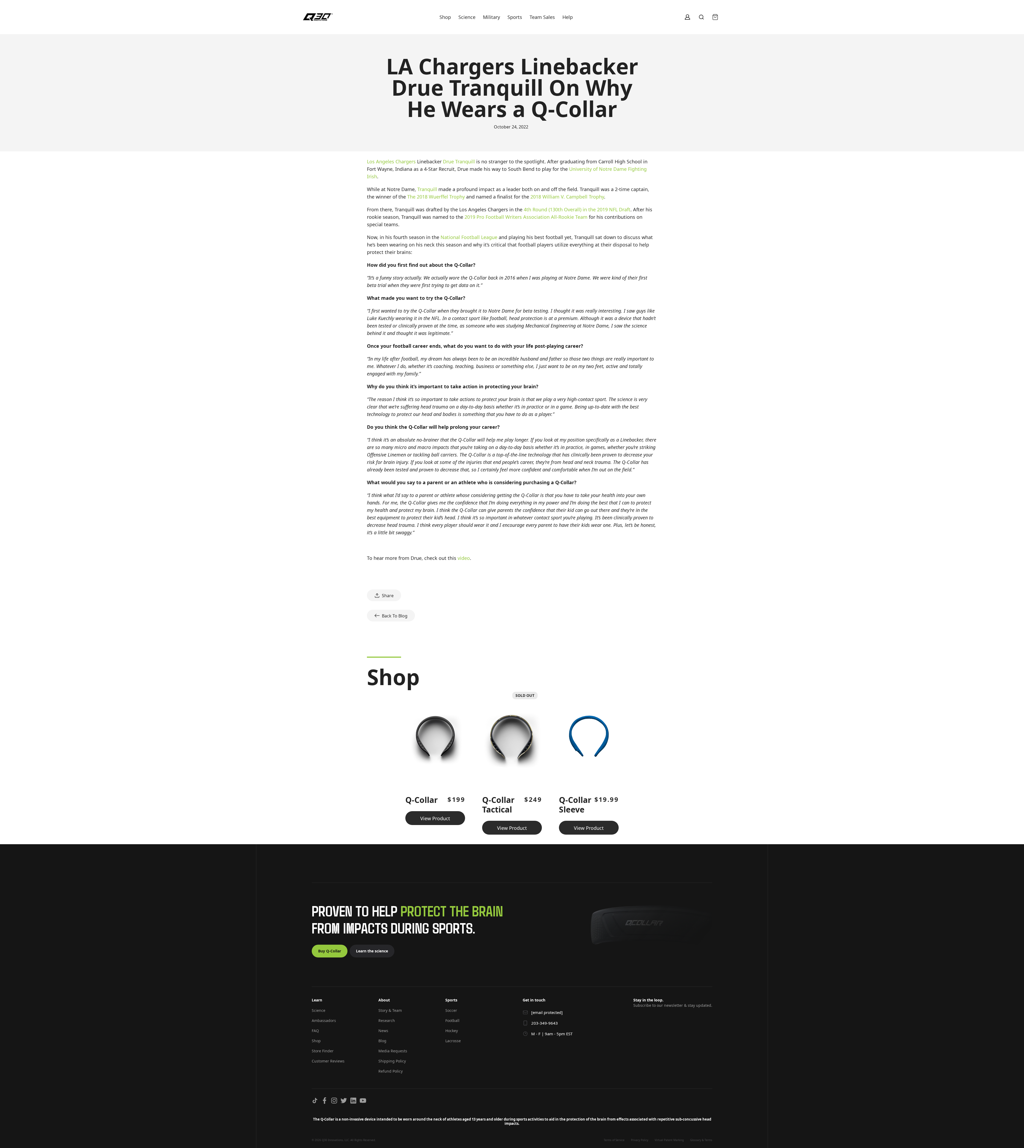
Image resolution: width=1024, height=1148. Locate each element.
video (464, 558)
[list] (512, 761)
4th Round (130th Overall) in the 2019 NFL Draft (577, 209)
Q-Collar (421, 799)
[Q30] (318, 17)
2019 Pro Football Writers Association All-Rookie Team (526, 217)
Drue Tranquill (459, 161)
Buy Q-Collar (329, 950)
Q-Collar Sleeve (575, 804)
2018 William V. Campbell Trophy (567, 196)
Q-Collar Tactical (498, 804)
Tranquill (427, 189)
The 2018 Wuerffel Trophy (436, 196)
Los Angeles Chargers (391, 161)
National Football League (469, 237)
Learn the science (372, 950)
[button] (340, 1002)
